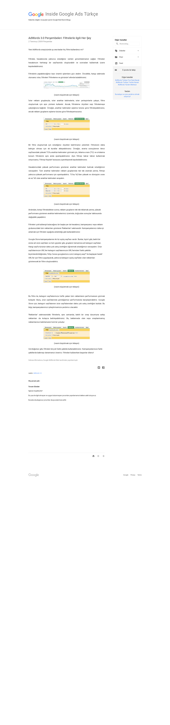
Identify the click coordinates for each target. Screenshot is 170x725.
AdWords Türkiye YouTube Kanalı (127, 80)
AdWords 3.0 (37, 373)
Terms (140, 475)
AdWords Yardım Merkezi (127, 85)
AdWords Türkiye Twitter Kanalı (127, 82)
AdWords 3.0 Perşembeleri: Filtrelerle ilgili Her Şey (59, 38)
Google (126, 475)
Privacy (133, 475)
